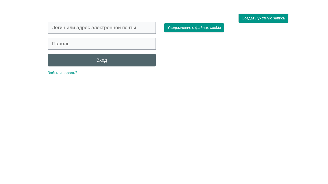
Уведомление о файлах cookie (194, 27)
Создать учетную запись (263, 18)
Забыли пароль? (62, 73)
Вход (101, 60)
